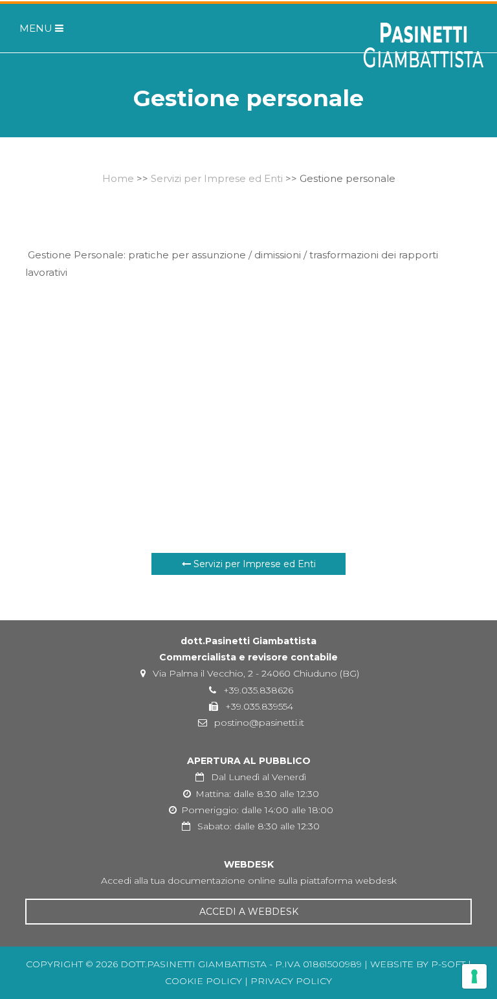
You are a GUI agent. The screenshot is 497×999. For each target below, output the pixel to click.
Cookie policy (203, 981)
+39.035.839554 (258, 706)
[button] (31, 28)
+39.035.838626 (257, 690)
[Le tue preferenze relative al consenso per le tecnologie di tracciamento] (474, 976)
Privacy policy (291, 981)
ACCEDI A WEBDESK (248, 911)
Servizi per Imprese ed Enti (217, 178)
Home (118, 178)
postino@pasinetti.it (258, 722)
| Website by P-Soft (414, 964)
